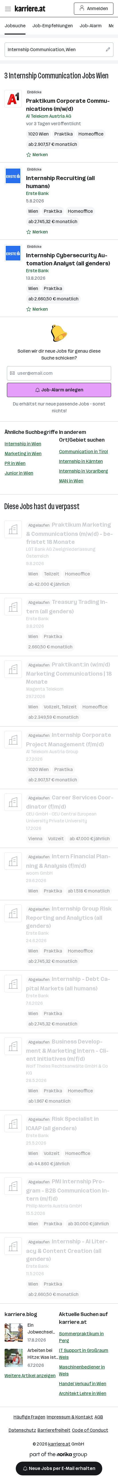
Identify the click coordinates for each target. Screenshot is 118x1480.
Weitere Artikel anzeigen (30, 1375)
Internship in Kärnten (81, 461)
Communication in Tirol (83, 451)
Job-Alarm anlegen (62, 390)
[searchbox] (59, 49)
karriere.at (73, 1322)
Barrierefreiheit (54, 1430)
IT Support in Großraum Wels (83, 1354)
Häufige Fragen (29, 1417)
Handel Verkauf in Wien (82, 1383)
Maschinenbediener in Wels (82, 1370)
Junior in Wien (19, 473)
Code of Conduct (90, 1430)
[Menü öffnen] (7, 8)
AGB (99, 1417)
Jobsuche (15, 25)
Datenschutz (22, 1430)
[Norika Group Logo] (58, 1456)
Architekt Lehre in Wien (82, 1393)
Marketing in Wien (23, 453)
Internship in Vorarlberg (83, 471)
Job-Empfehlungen (52, 25)
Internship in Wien (23, 444)
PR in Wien (15, 463)
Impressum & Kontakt (70, 1417)
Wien (102, 75)
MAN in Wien (71, 481)
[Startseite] (31, 8)
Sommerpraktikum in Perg (81, 1337)
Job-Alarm (91, 25)
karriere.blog (21, 1314)
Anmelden (97, 8)
